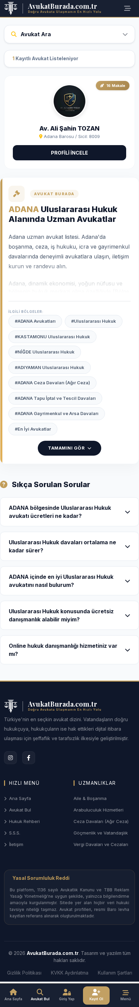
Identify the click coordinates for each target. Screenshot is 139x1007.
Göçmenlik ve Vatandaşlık (101, 833)
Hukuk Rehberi (24, 821)
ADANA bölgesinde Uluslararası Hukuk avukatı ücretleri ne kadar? (60, 511)
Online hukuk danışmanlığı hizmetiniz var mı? (63, 649)
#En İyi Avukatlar (33, 429)
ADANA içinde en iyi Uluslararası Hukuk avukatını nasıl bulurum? (61, 580)
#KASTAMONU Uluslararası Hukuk (52, 336)
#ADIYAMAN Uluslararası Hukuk (49, 367)
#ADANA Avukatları (35, 321)
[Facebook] (28, 757)
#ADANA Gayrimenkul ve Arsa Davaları (57, 413)
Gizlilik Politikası (24, 973)
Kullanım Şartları (115, 973)
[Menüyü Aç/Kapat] (127, 8)
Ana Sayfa (20, 798)
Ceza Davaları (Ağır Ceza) (101, 821)
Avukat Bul (20, 810)
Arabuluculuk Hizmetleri (98, 810)
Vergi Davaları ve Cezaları (101, 844)
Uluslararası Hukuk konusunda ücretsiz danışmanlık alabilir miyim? (61, 615)
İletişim (16, 844)
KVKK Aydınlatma (69, 973)
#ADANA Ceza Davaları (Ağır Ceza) (52, 382)
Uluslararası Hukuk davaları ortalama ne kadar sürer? (62, 546)
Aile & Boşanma (90, 798)
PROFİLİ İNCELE (69, 153)
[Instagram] (10, 757)
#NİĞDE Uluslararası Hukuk (45, 351)
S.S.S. (14, 833)
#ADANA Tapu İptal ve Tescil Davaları (55, 398)
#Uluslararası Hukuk (93, 321)
